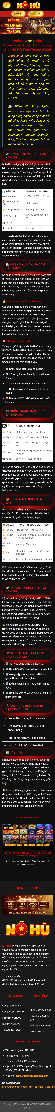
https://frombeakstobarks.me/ (32, 1075)
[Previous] (2, 848)
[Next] (52, 848)
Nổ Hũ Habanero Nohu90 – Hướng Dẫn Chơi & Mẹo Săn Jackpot (27, 854)
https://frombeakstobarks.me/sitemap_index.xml (28, 1086)
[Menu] (7, 5)
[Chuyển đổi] (5, 718)
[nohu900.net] (28, 5)
